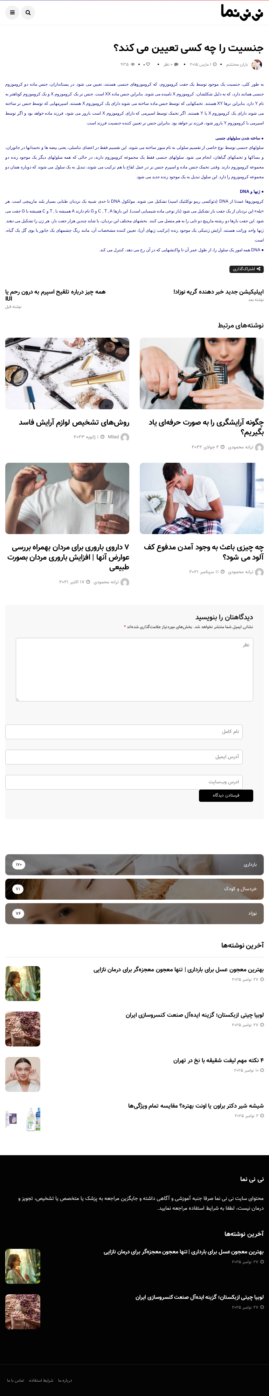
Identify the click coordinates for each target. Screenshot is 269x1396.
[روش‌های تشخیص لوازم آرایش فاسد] (67, 373)
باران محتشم (237, 65)
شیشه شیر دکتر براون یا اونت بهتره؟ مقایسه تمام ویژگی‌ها (196, 1106)
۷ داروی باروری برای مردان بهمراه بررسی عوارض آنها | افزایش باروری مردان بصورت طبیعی (68, 557)
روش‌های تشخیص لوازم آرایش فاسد (74, 423)
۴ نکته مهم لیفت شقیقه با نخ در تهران (218, 1060)
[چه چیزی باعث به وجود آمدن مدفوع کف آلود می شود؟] (202, 498)
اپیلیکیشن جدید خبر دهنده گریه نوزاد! (218, 296)
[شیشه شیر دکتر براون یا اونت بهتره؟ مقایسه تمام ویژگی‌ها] (22, 1119)
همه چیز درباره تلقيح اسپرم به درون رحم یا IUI (55, 299)
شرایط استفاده (204, 1208)
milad (113, 437)
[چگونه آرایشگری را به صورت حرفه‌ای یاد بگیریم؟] (202, 373)
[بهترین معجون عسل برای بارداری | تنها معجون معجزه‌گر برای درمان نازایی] (22, 983)
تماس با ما (15, 1380)
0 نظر (168, 65)
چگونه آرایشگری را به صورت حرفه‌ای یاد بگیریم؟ (206, 428)
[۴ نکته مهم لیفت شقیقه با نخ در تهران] (22, 1074)
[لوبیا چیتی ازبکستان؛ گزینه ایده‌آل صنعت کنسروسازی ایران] (22, 1029)
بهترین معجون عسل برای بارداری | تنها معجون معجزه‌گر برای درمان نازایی (179, 969)
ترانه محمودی (240, 447)
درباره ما (65, 1380)
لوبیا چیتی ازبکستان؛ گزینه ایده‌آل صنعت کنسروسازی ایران (195, 1015)
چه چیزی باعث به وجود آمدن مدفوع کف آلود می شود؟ (204, 552)
